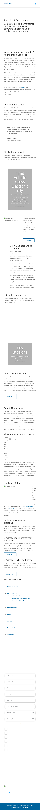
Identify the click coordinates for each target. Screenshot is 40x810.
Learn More (10, 396)
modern (23, 87)
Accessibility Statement (22, 807)
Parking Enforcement (12, 593)
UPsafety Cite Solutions (13, 628)
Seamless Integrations (13, 601)
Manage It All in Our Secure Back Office (22, 598)
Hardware (9, 621)
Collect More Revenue (24, 601)
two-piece (11, 508)
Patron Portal (10, 614)
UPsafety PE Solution (12, 587)
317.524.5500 (7, 777)
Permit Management (12, 607)
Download (28, 240)
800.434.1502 (15, 777)
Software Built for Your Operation (15, 596)
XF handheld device (29, 506)
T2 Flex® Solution (11, 634)
